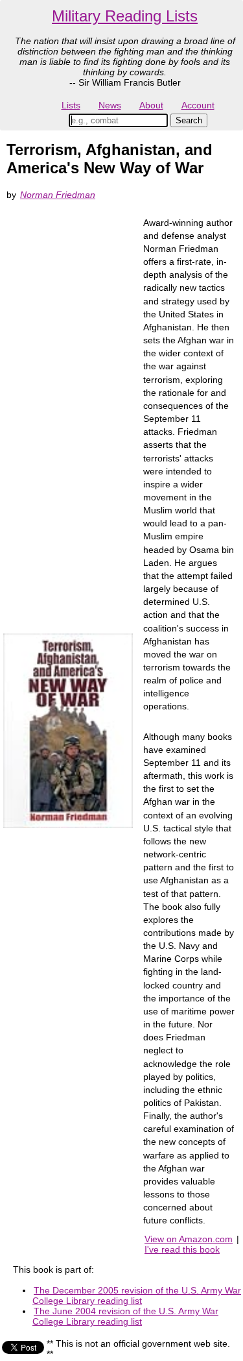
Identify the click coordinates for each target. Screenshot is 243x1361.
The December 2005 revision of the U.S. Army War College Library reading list (136, 1295)
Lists (71, 105)
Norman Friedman (57, 195)
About (151, 105)
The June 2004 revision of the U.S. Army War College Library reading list (125, 1316)
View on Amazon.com (189, 1239)
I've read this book (182, 1249)
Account (197, 105)
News (109, 105)
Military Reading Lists (125, 16)
